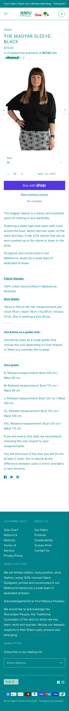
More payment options (34, 194)
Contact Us (41, 550)
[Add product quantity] (8, 174)
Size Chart (11, 530)
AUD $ (9, 681)
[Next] (65, 110)
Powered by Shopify (51, 700)
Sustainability (43, 540)
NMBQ (8, 29)
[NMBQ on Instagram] (63, 682)
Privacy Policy (13, 555)
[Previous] (4, 110)
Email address (16, 658)
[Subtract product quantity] (22, 174)
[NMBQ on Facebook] (58, 682)
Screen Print (43, 545)
